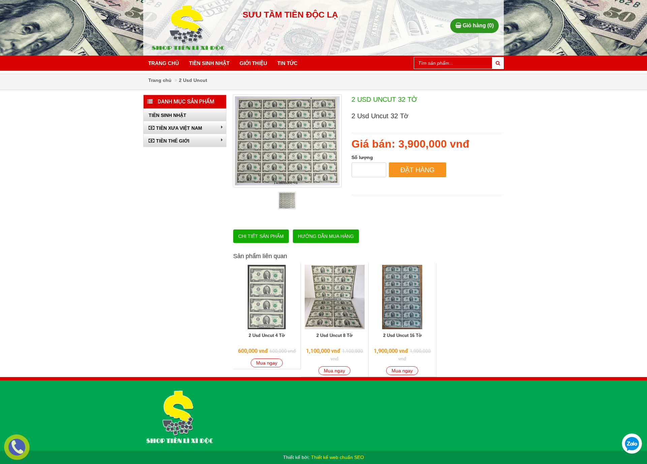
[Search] (497, 63)
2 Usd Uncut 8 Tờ (334, 335)
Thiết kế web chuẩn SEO (337, 457)
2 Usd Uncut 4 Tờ (267, 335)
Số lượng (362, 157)
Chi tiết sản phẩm (261, 236)
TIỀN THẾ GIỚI (172, 141)
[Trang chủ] (179, 417)
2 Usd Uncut (193, 80)
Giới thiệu (253, 63)
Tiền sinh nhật (209, 63)
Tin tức (287, 63)
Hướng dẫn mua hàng (326, 236)
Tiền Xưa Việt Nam (179, 128)
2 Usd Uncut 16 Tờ (402, 335)
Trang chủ (163, 63)
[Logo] (192, 28)
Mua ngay (266, 363)
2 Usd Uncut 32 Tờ (384, 99)
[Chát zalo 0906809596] (632, 443)
